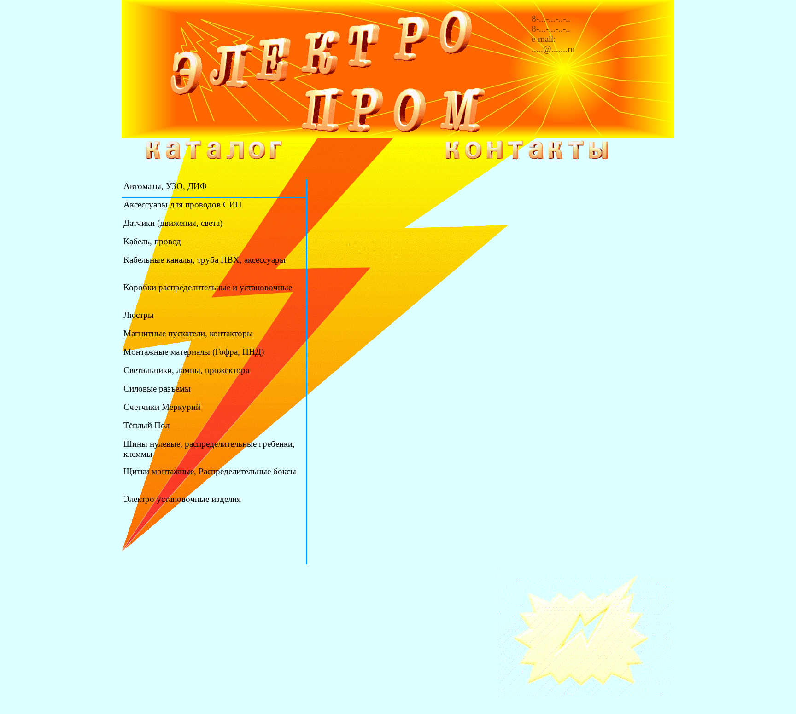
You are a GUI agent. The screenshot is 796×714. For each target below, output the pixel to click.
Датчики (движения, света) (172, 223)
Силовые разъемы (157, 388)
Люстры (138, 315)
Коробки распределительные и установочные (207, 287)
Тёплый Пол (146, 425)
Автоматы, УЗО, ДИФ (165, 186)
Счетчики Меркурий (161, 407)
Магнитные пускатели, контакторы (188, 333)
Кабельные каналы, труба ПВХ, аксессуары (204, 260)
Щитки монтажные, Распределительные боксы (209, 471)
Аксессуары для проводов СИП (182, 204)
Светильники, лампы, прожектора (186, 370)
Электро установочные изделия (182, 499)
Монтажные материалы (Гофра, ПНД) (193, 352)
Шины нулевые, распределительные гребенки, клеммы (209, 449)
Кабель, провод (152, 241)
